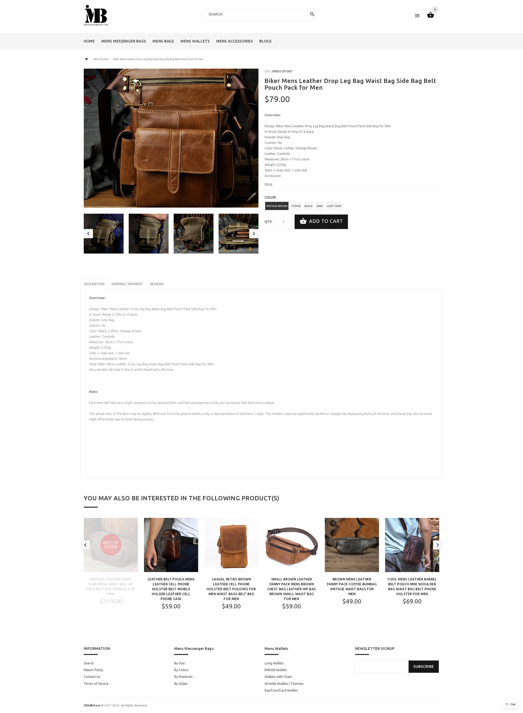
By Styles (181, 683)
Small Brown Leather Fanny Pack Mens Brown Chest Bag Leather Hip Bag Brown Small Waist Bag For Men (291, 589)
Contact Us (92, 676)
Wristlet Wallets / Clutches (284, 683)
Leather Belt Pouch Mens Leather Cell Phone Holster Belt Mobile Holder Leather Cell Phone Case (171, 589)
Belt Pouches (101, 59)
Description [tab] (94, 284)
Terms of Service (96, 683)
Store (92, 705)
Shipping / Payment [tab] (127, 284)
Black (309, 206)
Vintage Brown (276, 206)
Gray (319, 206)
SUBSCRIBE (423, 666)
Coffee (296, 206)
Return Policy (93, 670)
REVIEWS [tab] (157, 284)
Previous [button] (88, 233)
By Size (179, 663)
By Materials (183, 676)
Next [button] (253, 233)
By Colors (181, 670)
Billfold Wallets (276, 670)
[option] (104, 234)
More (268, 184)
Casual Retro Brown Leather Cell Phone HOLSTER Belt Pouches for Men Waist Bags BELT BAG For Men (231, 589)
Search (89, 663)
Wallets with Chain (278, 676)
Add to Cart (325, 221)
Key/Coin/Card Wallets (281, 690)
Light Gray (334, 206)
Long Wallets (274, 663)
